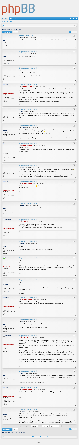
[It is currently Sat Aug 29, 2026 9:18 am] (75, 25)
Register (10, 21)
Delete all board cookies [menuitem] (60, 437)
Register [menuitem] (77, 19)
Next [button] (76, 32)
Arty (41, 442)
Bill (4, 40)
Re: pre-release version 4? (28, 52)
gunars (5, 130)
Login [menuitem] (74, 19)
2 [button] (71, 32)
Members (14, 18)
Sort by (40, 426)
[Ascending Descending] (54, 426)
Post (6, 32)
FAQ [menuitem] (71, 19)
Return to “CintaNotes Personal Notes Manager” (14, 432)
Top (75, 47)
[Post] (19, 37)
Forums (6, 18)
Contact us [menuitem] (36, 437)
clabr (4, 246)
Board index (8, 437)
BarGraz (5, 414)
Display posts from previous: (24, 426)
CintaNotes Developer (8, 93)
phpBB (34, 441)
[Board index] (18, 8)
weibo (4, 56)
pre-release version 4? (11, 29)
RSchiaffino (6, 284)
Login (4, 21)
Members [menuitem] (50, 437)
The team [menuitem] (43, 437)
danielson (5, 72)
